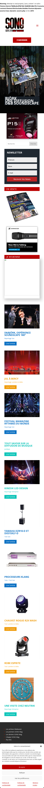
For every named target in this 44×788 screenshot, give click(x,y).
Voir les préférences (22, 778)
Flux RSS (8, 740)
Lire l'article (10, 343)
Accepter (22, 767)
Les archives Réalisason (14, 729)
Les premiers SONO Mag (14, 732)
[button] (41, 746)
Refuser (22, 773)
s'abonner (22, 40)
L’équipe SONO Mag (12, 737)
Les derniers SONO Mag (14, 734)
